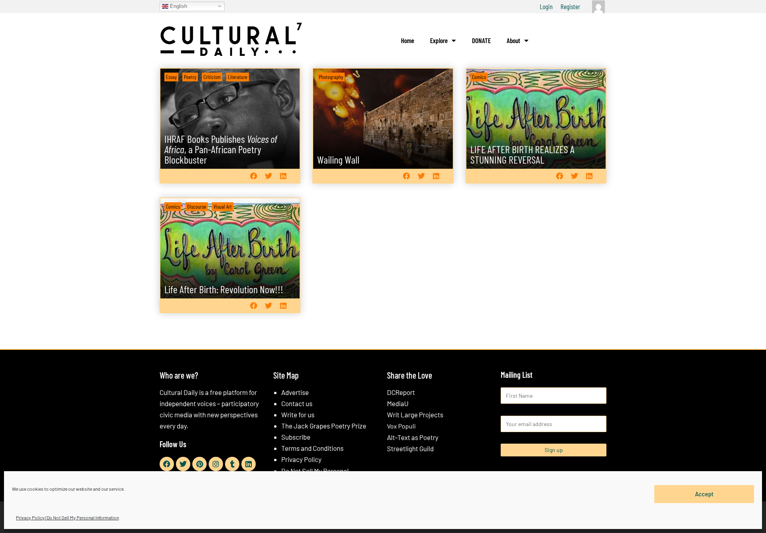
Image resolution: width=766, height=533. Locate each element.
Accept (704, 493)
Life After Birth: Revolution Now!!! (223, 289)
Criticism (212, 76)
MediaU (398, 403)
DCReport (401, 392)
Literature (237, 76)
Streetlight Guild (410, 448)
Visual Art (222, 206)
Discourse (196, 206)
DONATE (481, 40)
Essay (171, 76)
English (177, 6)
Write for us (297, 415)
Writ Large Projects (415, 415)
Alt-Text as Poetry (412, 437)
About (513, 40)
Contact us (296, 403)
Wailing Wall (338, 159)
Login (546, 6)
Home (407, 40)
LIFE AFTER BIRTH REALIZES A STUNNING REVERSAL (522, 154)
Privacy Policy (301, 459)
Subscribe (295, 437)
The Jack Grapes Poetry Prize (323, 426)
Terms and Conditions (312, 448)
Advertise (295, 392)
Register (570, 6)
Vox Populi (401, 426)
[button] (253, 175)
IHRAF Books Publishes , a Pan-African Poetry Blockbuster (220, 149)
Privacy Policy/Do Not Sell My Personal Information (67, 517)
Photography (331, 76)
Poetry (190, 76)
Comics (479, 76)
